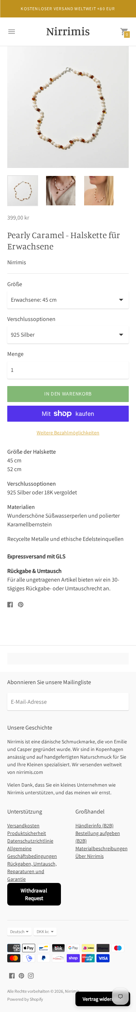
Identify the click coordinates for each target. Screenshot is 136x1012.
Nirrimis (72, 991)
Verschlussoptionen (31, 319)
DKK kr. (43, 931)
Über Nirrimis (89, 856)
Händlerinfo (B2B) (94, 825)
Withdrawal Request (34, 894)
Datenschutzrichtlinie (30, 841)
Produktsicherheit (26, 833)
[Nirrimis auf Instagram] (31, 975)
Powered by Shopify (25, 999)
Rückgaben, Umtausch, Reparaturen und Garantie (32, 871)
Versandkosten (23, 825)
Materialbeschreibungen (101, 848)
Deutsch (17, 931)
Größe (14, 284)
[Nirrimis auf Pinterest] (21, 975)
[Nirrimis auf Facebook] (12, 975)
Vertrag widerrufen (103, 999)
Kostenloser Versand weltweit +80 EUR (68, 8)
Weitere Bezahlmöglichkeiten (68, 432)
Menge (15, 354)
